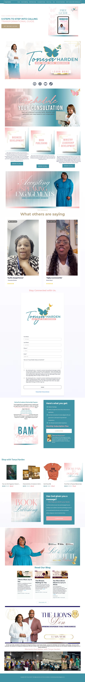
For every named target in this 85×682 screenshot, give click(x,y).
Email (25, 354)
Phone (25, 348)
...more (24, 590)
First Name (26, 336)
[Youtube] (45, 84)
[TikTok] (51, 84)
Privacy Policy (39, 391)
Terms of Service (45, 391)
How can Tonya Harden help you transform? (34, 359)
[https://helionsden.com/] (42, 625)
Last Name (26, 342)
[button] (25, 585)
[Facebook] (34, 84)
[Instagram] (40, 84)
